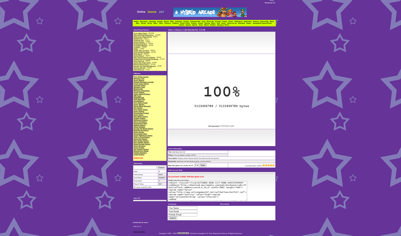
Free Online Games (141, 77)
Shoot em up (232, 23)
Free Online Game (141, 103)
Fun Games (138, 108)
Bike (172, 21)
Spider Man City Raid (141, 50)
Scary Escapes (140, 146)
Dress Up (211, 21)
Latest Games (139, 154)
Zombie (213, 25)
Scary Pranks (139, 147)
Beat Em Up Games (141, 130)
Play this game (213, 126)
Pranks (194, 23)
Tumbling (137, 47)
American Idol (139, 40)
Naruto (144, 23)
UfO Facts (137, 96)
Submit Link (138, 158)
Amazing (153, 21)
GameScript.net (183, 233)
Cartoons (179, 21)
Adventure (144, 21)
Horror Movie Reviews (142, 106)
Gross (231, 21)
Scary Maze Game (140, 33)
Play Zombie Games (141, 142)
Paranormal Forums (141, 113)
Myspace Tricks (223, 25)
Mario (272, 21)
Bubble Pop (138, 38)
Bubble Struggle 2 (140, 43)
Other (156, 23)
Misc (138, 23)
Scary (224, 23)
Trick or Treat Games (142, 137)
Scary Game (138, 115)
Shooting (242, 23)
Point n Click (185, 23)
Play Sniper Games (141, 141)
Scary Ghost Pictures (142, 94)
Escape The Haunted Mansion (145, 66)
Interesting (265, 21)
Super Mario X (139, 55)
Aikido (136, 49)
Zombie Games (139, 118)
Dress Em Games (140, 139)
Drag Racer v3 (139, 61)
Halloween (239, 21)
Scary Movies (139, 80)
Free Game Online (141, 109)
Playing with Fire (140, 68)
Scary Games (139, 111)
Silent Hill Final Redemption (144, 35)
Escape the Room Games (143, 128)
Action (137, 21)
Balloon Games (140, 125)
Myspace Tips (139, 78)
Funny (225, 21)
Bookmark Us (270, 3)
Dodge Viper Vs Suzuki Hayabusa (146, 59)
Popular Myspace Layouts (144, 82)
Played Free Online (141, 151)
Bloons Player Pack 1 (141, 64)
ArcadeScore (139, 101)
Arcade (160, 21)
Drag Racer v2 (139, 69)
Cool (204, 21)
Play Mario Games (141, 116)
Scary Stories (139, 104)
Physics (168, 23)
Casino (186, 21)
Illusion (256, 21)
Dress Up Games (140, 122)
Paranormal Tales (140, 123)
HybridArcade (139, 97)
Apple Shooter (139, 42)
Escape (218, 21)
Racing (208, 23)
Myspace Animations (142, 90)
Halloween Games (141, 120)
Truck (201, 25)
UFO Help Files (139, 99)
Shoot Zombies (139, 127)
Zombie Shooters (140, 153)
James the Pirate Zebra (142, 62)
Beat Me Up (138, 54)
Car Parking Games (141, 149)
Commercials (196, 21)
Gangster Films (140, 85)
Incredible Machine (140, 45)
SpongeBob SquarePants (263, 23)
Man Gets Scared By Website (144, 57)
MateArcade (138, 89)
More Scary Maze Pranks (143, 37)
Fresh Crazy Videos (141, 84)
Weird (207, 25)
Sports (182, 25)
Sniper (249, 23)
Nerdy (150, 23)
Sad (219, 23)
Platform (176, 23)
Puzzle (201, 23)
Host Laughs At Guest (142, 52)
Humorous (248, 21)
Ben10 (167, 21)
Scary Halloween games (143, 135)
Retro (214, 23)
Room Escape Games (142, 144)
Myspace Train (139, 87)
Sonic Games (139, 132)
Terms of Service (139, 232)
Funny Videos (139, 92)
